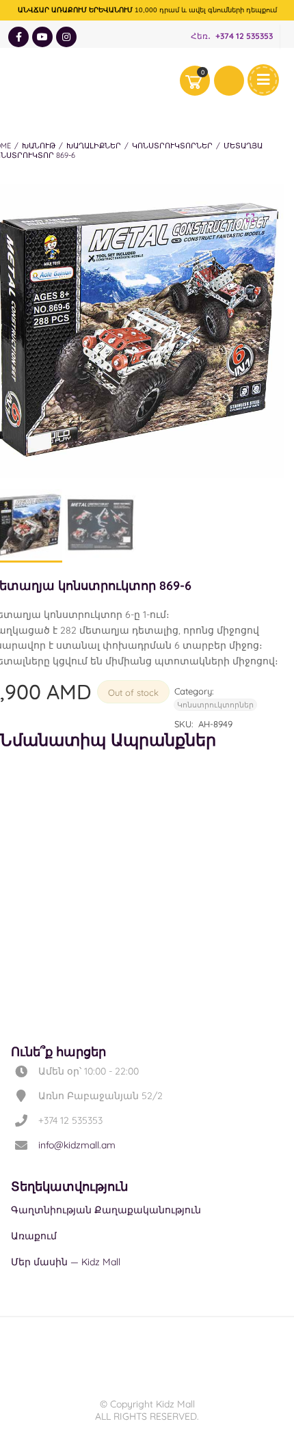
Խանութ (38, 145)
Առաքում (34, 1236)
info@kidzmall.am (77, 1145)
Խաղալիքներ (93, 145)
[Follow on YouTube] (42, 37)
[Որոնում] (229, 81)
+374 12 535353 (244, 36)
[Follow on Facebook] (18, 37)
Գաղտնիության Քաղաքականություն (106, 1210)
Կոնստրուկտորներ (172, 145)
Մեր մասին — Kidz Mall (65, 1262)
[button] (249, 218)
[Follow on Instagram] (66, 37)
